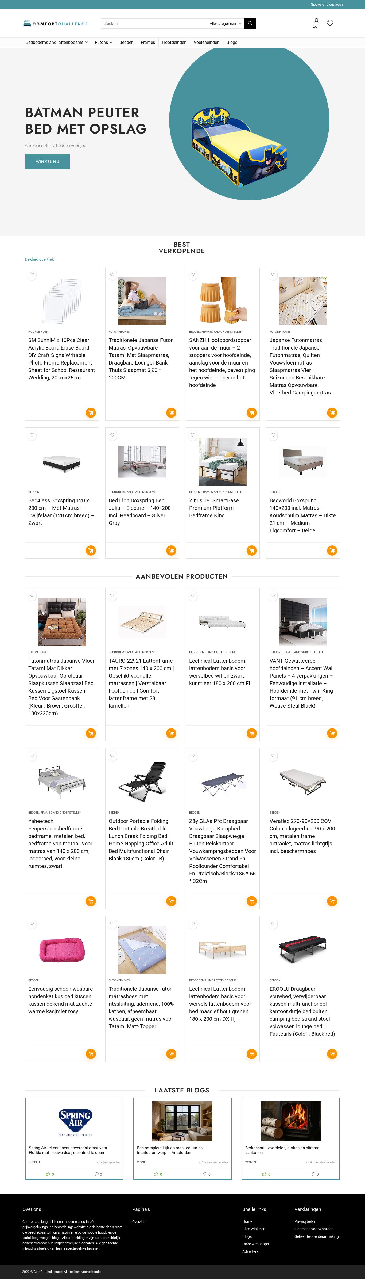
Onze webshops (255, 1244)
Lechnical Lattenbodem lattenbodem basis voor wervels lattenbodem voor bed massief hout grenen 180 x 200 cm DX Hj (220, 1004)
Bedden (126, 42)
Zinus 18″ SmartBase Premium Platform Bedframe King (214, 508)
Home (247, 1221)
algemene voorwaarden (313, 1229)
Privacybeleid (305, 1221)
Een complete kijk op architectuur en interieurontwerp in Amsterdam (170, 1150)
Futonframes (119, 331)
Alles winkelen (253, 1229)
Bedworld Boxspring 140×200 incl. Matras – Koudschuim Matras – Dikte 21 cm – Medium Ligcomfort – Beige (303, 515)
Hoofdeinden (174, 42)
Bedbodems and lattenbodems (54, 42)
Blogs (232, 42)
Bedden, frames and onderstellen (215, 331)
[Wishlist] (330, 24)
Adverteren (251, 1251)
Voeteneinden (206, 42)
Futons (101, 42)
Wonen (142, 1162)
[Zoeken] (250, 23)
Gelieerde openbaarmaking (316, 1236)
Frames (148, 42)
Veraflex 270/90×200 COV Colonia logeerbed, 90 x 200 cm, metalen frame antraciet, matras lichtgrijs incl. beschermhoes (302, 836)
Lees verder (91, 413)
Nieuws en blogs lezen (327, 4)
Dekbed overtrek (39, 259)
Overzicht (139, 1222)
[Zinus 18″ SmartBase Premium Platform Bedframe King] (222, 462)
